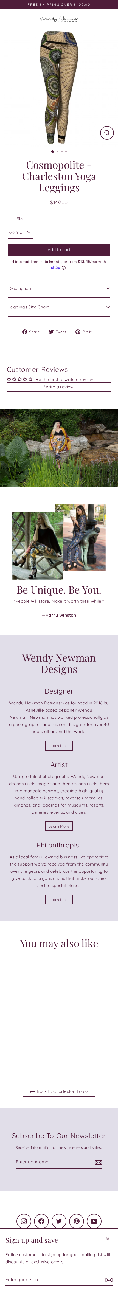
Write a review (59, 386)
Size (21, 218)
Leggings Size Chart (28, 307)
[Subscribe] (108, 1280)
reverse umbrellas (84, 798)
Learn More (59, 745)
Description (19, 288)
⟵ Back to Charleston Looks (59, 1091)
